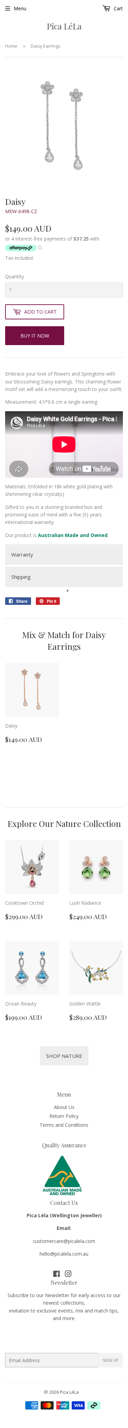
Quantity (14, 276)
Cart (117, 8)
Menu (20, 8)
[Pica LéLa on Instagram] (68, 1274)
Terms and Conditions (64, 1125)
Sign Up (110, 1360)
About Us (64, 1107)
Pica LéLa (64, 26)
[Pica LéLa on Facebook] (56, 1274)
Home (11, 46)
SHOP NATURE (64, 1055)
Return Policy (64, 1116)
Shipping (21, 576)
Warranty (22, 554)
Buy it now (34, 335)
